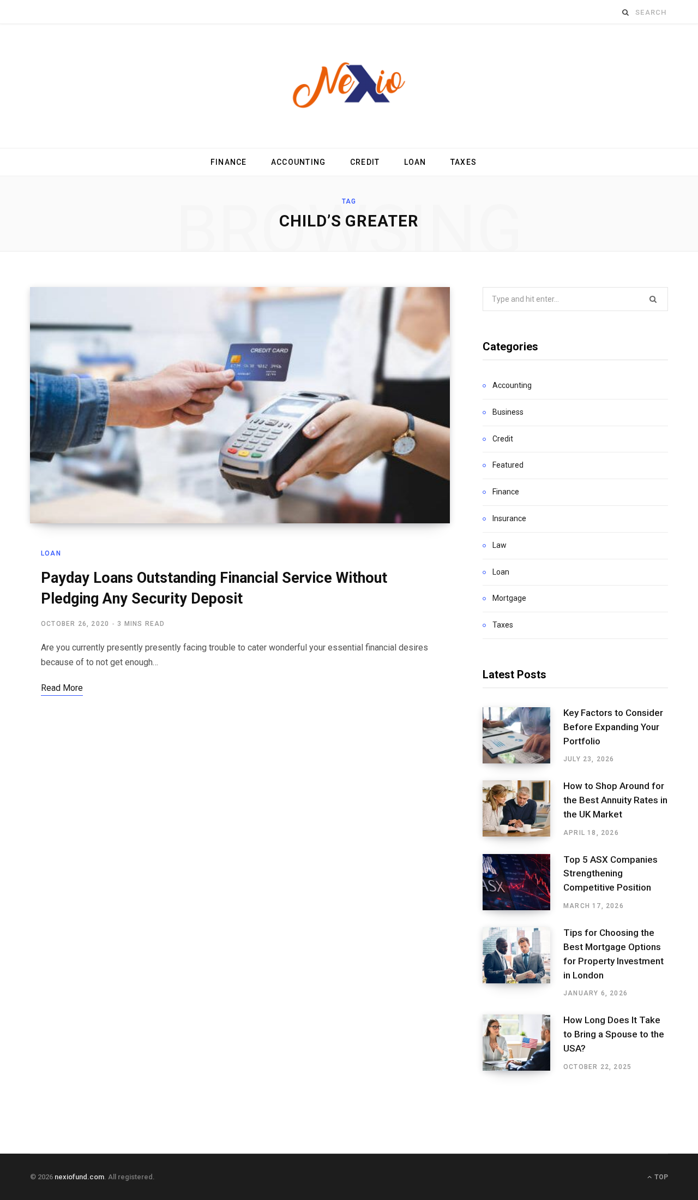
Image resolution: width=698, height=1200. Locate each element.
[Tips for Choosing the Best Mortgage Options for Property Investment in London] (523, 962)
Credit (365, 162)
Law (499, 545)
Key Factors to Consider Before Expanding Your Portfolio (613, 727)
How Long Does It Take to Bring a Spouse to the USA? (613, 1034)
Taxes (463, 162)
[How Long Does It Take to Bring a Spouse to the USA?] (523, 1042)
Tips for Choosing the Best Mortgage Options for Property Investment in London (613, 953)
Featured (508, 465)
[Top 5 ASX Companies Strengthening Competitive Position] (523, 882)
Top (660, 1177)
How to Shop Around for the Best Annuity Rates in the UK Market (615, 800)
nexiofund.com (79, 1177)
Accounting (298, 162)
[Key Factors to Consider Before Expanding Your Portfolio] (523, 735)
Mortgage (509, 598)
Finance (228, 162)
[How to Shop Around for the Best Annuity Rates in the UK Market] (523, 808)
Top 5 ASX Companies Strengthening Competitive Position (610, 873)
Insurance (509, 518)
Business (508, 412)
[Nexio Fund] (349, 85)
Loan (415, 162)
